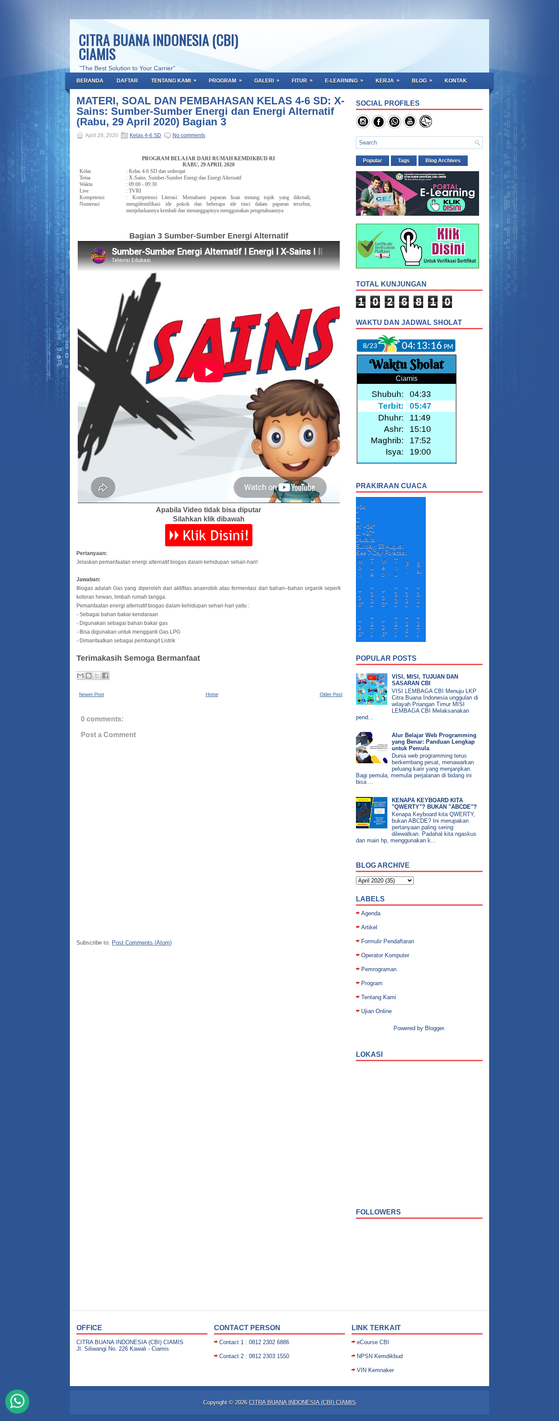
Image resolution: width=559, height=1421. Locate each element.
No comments (189, 135)
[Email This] (80, 675)
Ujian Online (376, 1011)
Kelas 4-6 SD (145, 135)
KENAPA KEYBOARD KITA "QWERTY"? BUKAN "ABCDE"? (434, 803)
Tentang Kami (174, 80)
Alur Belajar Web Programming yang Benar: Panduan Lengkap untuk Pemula (434, 742)
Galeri (267, 80)
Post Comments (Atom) (142, 942)
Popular (372, 161)
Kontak (456, 81)
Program (225, 80)
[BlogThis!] (88, 675)
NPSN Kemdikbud (380, 1356)
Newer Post (91, 694)
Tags (404, 161)
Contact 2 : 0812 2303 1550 (254, 1356)
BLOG (422, 80)
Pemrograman (379, 969)
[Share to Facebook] (105, 675)
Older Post (331, 694)
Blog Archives (443, 161)
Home (212, 694)
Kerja (388, 80)
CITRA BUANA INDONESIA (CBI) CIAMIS (158, 46)
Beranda (90, 81)
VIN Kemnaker (375, 1370)
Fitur (302, 80)
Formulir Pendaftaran (387, 941)
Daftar (127, 81)
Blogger (434, 1028)
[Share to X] (97, 675)
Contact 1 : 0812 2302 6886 (254, 1342)
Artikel (369, 927)
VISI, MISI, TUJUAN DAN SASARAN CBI (425, 679)
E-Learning (344, 80)
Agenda (370, 913)
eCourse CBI (373, 1342)
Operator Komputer (385, 955)
